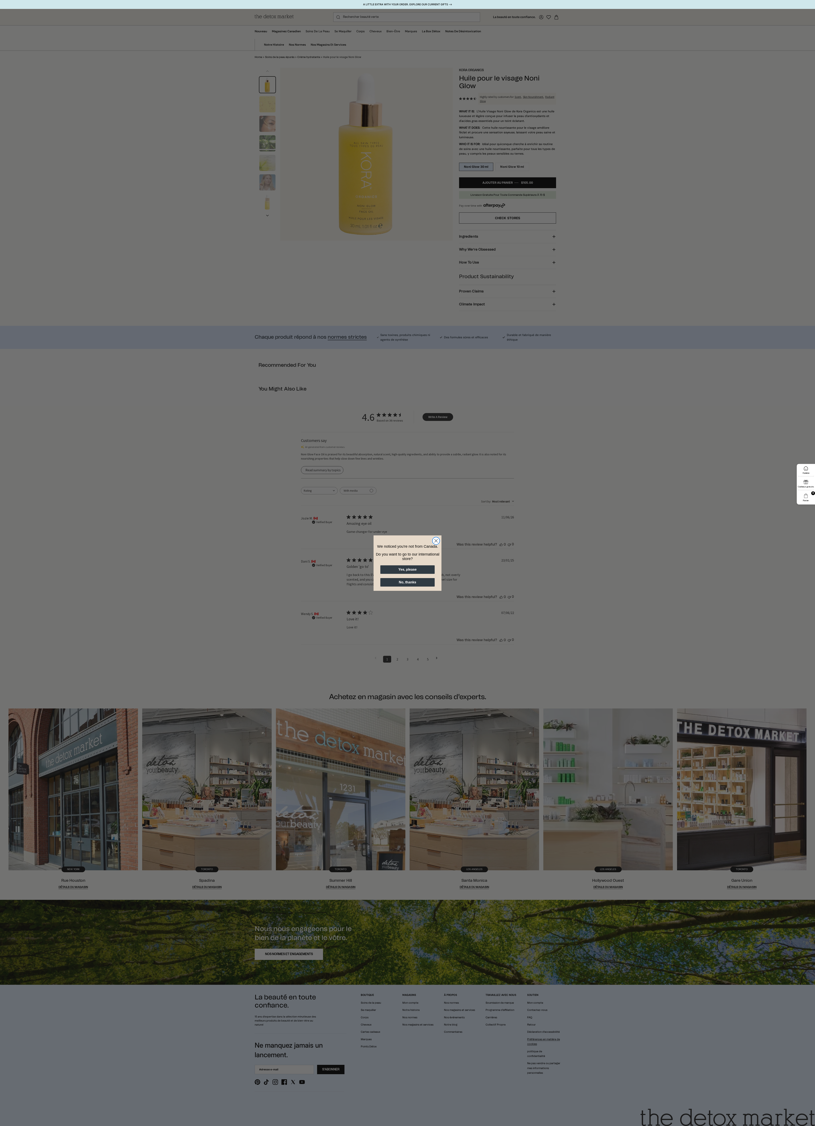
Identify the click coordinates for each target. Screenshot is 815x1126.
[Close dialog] (436, 541)
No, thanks (407, 582)
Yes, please (407, 569)
